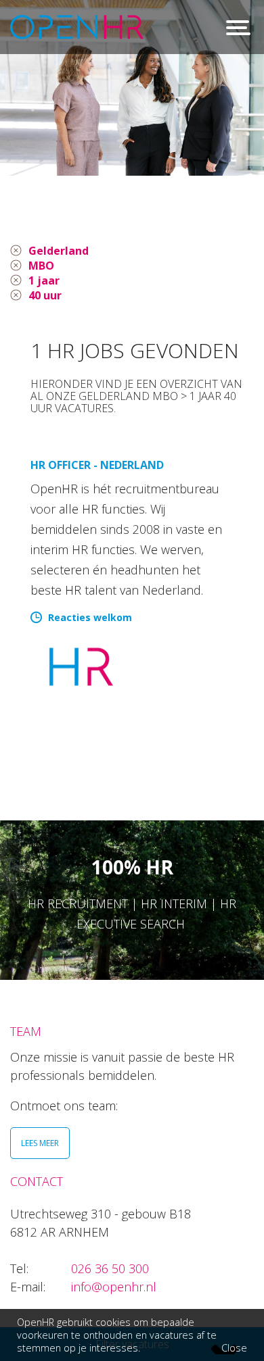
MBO (41, 265)
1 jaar (44, 280)
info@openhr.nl (113, 1287)
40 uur (45, 295)
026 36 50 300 (110, 1268)
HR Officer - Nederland (97, 464)
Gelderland (58, 250)
